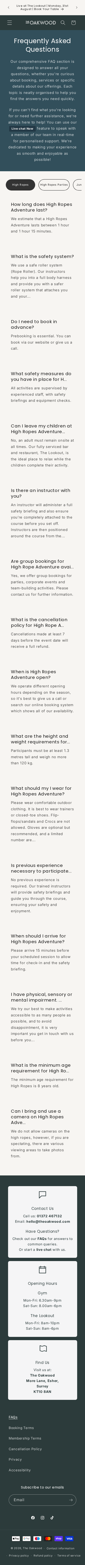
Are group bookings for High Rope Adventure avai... (42, 564)
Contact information (61, 1548)
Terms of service (69, 1555)
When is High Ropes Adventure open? (33, 674)
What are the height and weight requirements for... (40, 739)
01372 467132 (49, 1216)
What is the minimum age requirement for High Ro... (41, 1068)
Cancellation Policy (25, 1449)
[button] (9, 22)
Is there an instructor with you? (40, 493)
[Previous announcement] (8, 7)
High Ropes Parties (54, 184)
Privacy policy (19, 1555)
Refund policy (43, 1555)
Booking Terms (21, 1428)
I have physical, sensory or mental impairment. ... (41, 997)
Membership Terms (25, 1438)
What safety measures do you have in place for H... (41, 376)
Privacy (15, 1459)
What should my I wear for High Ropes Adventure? (41, 791)
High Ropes (20, 184)
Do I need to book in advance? (34, 324)
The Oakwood (32, 1548)
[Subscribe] (71, 1500)
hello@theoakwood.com (48, 1221)
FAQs (42, 1239)
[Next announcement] (77, 7)
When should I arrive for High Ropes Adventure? (38, 939)
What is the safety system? (42, 256)
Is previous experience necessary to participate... (41, 868)
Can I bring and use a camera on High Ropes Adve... (37, 1116)
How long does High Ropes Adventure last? (41, 207)
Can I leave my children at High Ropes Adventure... (41, 428)
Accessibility (20, 1470)
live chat (44, 1250)
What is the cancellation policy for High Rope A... (39, 622)
